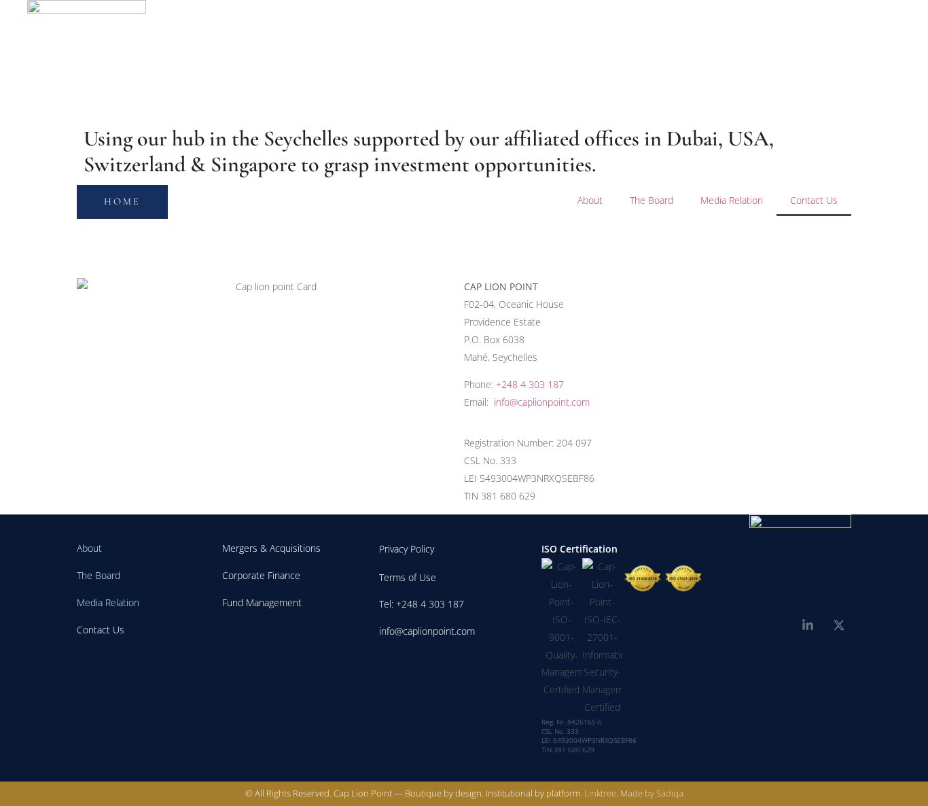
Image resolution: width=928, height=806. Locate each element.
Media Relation (731, 200)
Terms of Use (407, 577)
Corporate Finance (261, 575)
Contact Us (814, 200)
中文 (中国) (812, 59)
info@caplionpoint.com (542, 402)
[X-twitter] (839, 625)
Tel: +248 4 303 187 (421, 603)
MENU (877, 59)
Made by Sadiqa (651, 793)
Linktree (600, 793)
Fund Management (262, 602)
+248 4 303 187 (530, 384)
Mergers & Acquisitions (271, 548)
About (590, 200)
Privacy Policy (406, 548)
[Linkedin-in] (808, 625)
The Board (651, 200)
